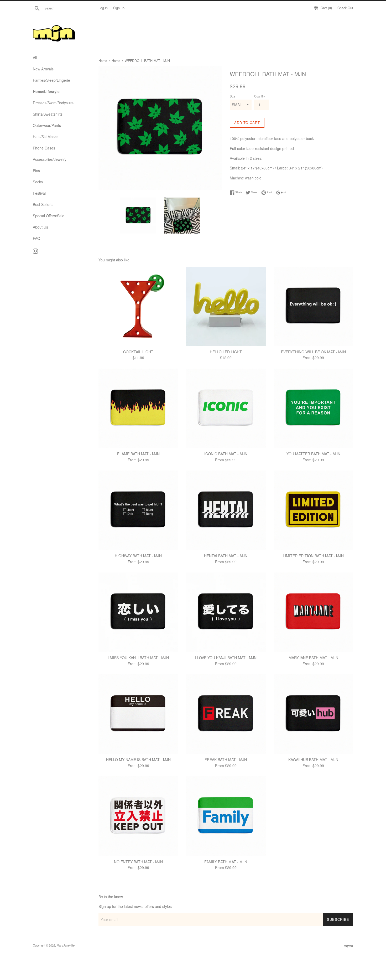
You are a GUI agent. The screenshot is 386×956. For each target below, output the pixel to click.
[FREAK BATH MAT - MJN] (225, 714)
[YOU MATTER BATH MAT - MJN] (313, 408)
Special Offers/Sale (48, 215)
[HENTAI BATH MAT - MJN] (225, 510)
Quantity (259, 96)
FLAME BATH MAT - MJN (138, 453)
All (35, 57)
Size (232, 96)
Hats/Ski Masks (45, 136)
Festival (39, 193)
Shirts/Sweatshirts (47, 114)
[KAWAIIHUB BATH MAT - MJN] (313, 714)
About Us (40, 227)
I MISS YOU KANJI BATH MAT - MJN (138, 657)
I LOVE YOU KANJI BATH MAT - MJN (226, 657)
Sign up (118, 8)
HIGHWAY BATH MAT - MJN (138, 555)
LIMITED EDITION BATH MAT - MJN (313, 555)
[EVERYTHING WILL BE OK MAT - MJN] (313, 306)
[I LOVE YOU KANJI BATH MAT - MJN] (225, 612)
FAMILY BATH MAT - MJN (225, 861)
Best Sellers (43, 204)
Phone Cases (44, 148)
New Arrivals (43, 68)
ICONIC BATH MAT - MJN (225, 453)
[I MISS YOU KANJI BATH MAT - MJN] (138, 612)
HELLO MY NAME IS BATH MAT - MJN (138, 759)
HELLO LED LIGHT (226, 351)
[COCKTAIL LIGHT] (138, 306)
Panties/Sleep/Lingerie (51, 80)
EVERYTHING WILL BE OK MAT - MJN (313, 351)
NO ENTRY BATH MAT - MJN (138, 861)
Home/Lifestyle (46, 91)
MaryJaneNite (66, 945)
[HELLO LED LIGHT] (225, 306)
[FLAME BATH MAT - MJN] (138, 408)
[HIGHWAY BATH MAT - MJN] (138, 510)
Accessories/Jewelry (49, 159)
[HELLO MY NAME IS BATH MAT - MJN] (138, 714)
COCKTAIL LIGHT (138, 351)
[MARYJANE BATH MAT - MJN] (313, 612)
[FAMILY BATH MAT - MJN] (225, 816)
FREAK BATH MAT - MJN (226, 759)
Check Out (345, 8)
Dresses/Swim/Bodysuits (53, 102)
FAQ (36, 238)
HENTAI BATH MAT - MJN (225, 555)
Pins (36, 170)
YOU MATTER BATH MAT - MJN (313, 453)
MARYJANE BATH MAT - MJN (313, 657)
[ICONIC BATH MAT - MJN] (225, 408)
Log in (103, 8)
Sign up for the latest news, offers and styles (135, 906)
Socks (38, 181)
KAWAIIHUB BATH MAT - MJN (313, 759)
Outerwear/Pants (47, 125)
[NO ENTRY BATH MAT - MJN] (138, 816)
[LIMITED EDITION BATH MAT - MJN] (313, 510)
